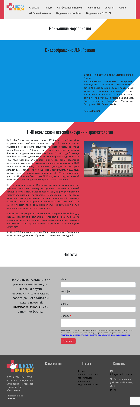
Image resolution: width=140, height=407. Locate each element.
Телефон (66, 291)
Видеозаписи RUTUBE (99, 13)
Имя (64, 279)
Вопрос (66, 315)
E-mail (65, 303)
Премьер (11, 398)
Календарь (94, 7)
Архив (122, 7)
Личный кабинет (41, 13)
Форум (48, 7)
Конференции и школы (70, 7)
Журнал (109, 7)
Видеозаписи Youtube (68, 13)
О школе (34, 7)
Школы (81, 371)
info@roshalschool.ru (27, 307)
